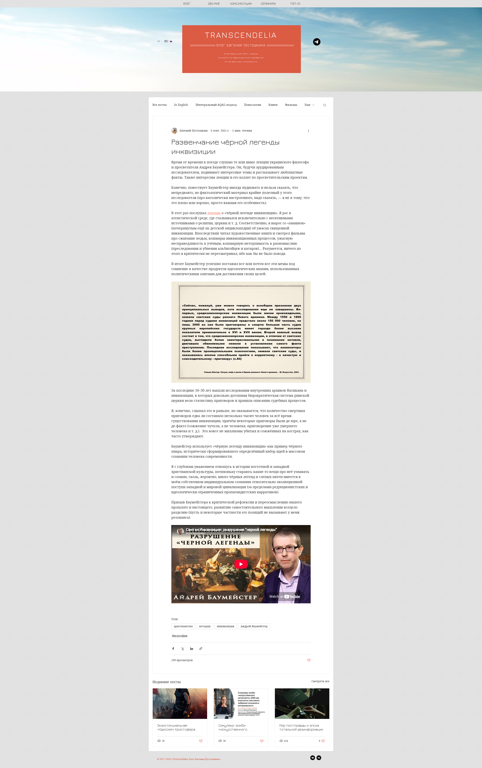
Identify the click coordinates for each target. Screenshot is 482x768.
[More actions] (308, 130)
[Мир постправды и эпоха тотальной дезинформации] (302, 703)
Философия (179, 635)
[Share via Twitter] (182, 648)
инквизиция (225, 626)
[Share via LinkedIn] (191, 648)
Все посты (160, 105)
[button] (324, 104)
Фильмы (291, 105)
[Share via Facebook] (173, 648)
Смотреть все (320, 681)
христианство (183, 626)
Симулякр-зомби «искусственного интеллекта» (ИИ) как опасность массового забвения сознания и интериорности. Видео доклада (236, 727)
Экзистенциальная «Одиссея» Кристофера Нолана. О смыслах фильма (178, 727)
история (204, 626)
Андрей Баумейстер (254, 626)
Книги (273, 105)
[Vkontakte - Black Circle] (319, 757)
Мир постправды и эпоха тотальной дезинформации (301, 727)
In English (181, 105)
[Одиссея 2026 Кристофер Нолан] (180, 703)
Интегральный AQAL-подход (216, 105)
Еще (307, 105)
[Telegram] (316, 42)
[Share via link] (201, 648)
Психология (252, 105)
